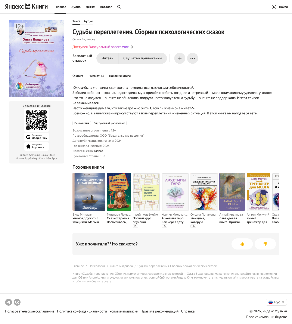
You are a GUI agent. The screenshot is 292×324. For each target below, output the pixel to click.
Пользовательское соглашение (30, 311)
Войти (283, 7)
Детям (90, 7)
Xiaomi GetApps (48, 158)
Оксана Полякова (202, 214)
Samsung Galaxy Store (42, 154)
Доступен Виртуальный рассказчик (100, 47)
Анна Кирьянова (231, 214)
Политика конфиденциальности (82, 311)
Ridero (98, 151)
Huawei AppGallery (26, 158)
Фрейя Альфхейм (145, 214)
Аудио (76, 7)
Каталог (106, 7)
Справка (188, 311)
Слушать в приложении (142, 58)
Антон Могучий (258, 214)
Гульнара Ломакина (121, 214)
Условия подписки (123, 311)
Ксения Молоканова (176, 214)
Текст (76, 21)
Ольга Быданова (83, 39)
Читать (107, 58)
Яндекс (281, 317)
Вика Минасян (82, 214)
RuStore (23, 154)
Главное (60, 7)
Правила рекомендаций (159, 311)
